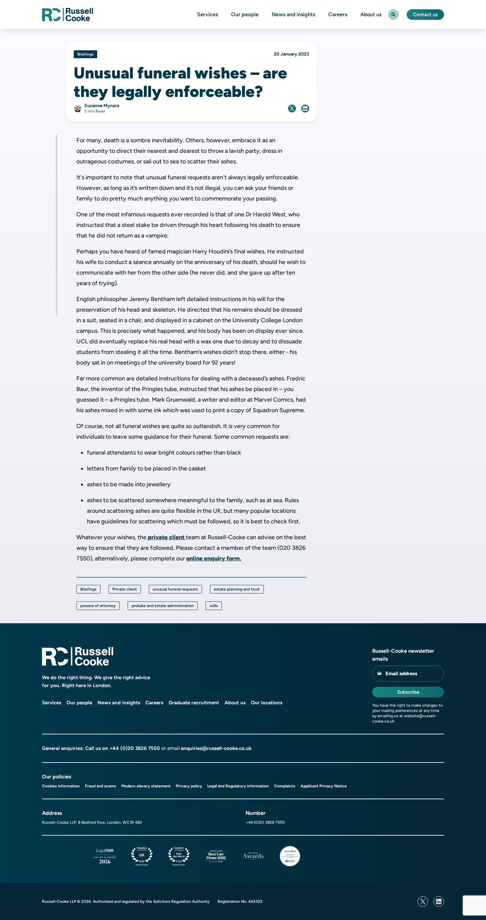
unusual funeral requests (175, 589)
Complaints (284, 786)
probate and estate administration (163, 605)
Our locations (266, 702)
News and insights (293, 14)
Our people (245, 14)
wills (214, 605)
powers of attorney (98, 605)
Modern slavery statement (146, 786)
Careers (337, 14)
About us (371, 14)
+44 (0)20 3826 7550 (134, 748)
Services (207, 14)
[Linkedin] (438, 901)
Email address (401, 674)
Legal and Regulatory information (238, 786)
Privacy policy (189, 786)
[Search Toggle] (393, 14)
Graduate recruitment (194, 702)
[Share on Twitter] (292, 108)
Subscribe (408, 692)
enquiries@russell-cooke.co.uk (216, 748)
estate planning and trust (237, 589)
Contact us (425, 15)
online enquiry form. (213, 558)
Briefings (88, 589)
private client (166, 537)
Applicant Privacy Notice (324, 786)
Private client (124, 589)
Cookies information (61, 786)
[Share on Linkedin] (305, 108)
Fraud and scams (100, 786)
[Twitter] (423, 901)
